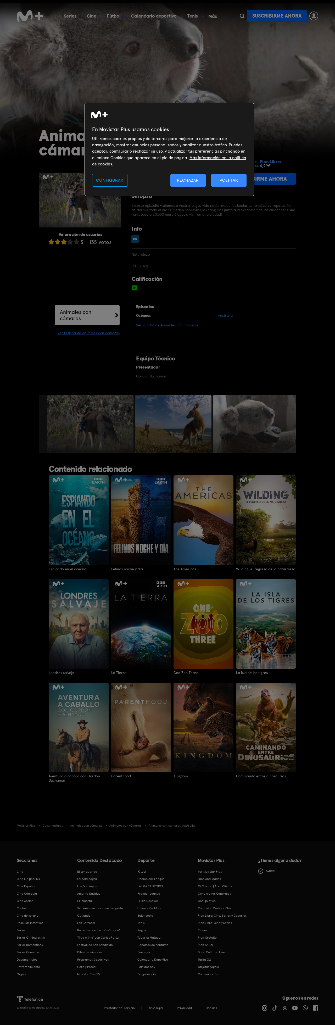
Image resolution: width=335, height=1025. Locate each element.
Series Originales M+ (31, 937)
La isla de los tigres (252, 673)
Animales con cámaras (75, 315)
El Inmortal (85, 901)
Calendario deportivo (154, 16)
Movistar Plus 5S (88, 974)
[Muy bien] (76, 241)
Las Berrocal (86, 923)
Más (212, 16)
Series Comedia (28, 952)
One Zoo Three (186, 673)
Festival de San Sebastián (95, 945)
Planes (202, 930)
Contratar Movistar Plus (214, 908)
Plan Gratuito (207, 937)
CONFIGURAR (109, 180)
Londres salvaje (61, 673)
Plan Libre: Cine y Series (215, 923)
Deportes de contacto (152, 945)
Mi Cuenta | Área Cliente (215, 886)
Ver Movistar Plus (210, 871)
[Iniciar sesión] (313, 16)
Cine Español (26, 886)
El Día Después (147, 901)
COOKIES (211, 1008)
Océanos (143, 315)
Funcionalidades (209, 879)
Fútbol (114, 16)
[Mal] (57, 241)
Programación (147, 974)
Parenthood (121, 776)
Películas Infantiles (30, 923)
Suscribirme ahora (277, 16)
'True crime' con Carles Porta (98, 937)
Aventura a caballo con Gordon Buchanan (74, 778)
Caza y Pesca (86, 967)
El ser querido (87, 871)
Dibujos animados (89, 952)
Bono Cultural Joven (212, 952)
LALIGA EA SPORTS (150, 886)
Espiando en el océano (67, 569)
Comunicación (208, 974)
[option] (91, 424)
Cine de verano (27, 915)
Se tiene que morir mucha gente (100, 908)
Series (70, 16)
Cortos (21, 908)
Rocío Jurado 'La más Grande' (98, 930)
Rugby (141, 930)
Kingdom (181, 776)
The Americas (185, 569)
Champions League (151, 879)
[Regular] (64, 241)
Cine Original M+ (28, 879)
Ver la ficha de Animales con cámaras (89, 333)
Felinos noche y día (127, 569)
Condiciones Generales (214, 893)
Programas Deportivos (93, 959)
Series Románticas (30, 945)
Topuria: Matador (149, 937)
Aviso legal (156, 1008)
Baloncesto (145, 915)
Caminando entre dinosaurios (261, 776)
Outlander (84, 915)
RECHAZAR (188, 180)
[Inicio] (30, 16)
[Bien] (70, 241)
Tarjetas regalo (208, 967)
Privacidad (184, 1008)
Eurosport (144, 952)
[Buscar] (242, 16)
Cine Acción (25, 901)
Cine (91, 16)
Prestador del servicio (119, 1008)
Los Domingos (87, 886)
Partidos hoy (146, 967)
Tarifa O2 (204, 959)
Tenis (192, 16)
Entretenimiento (28, 967)
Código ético (207, 901)
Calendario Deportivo (152, 959)
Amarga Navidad (88, 893)
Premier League (148, 893)
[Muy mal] (51, 241)
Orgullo (22, 974)
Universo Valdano (149, 908)
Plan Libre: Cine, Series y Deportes (222, 915)
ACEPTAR (229, 180)
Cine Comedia (27, 893)
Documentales (27, 959)
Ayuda (270, 871)
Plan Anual (205, 945)
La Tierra (118, 673)
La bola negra (87, 879)
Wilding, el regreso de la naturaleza (265, 569)
